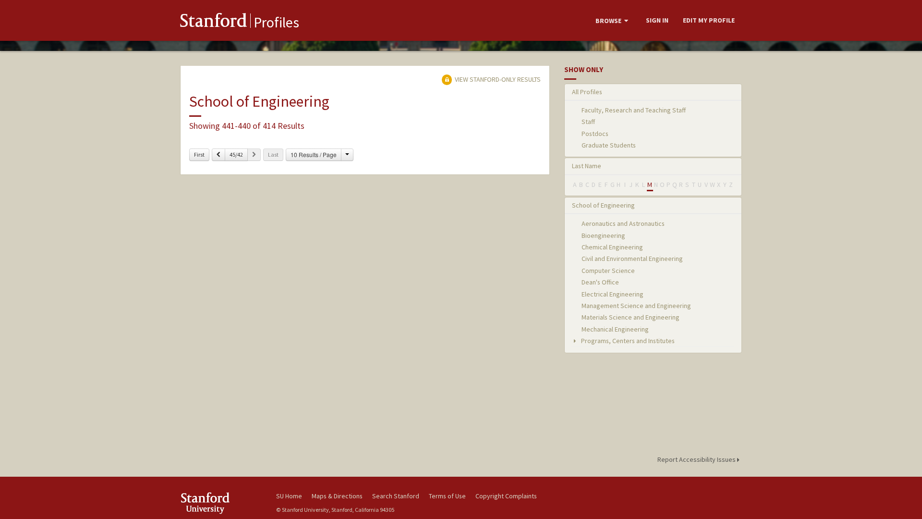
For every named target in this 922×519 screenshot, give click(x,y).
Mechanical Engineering (615, 329)
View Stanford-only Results (497, 79)
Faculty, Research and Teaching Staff (634, 110)
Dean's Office (600, 282)
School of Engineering (603, 205)
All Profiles (587, 91)
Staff (588, 121)
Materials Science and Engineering (630, 317)
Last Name (586, 165)
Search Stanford (395, 496)
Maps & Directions (337, 496)
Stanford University (221, 503)
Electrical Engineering (612, 294)
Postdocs (595, 133)
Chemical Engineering (612, 247)
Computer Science (608, 270)
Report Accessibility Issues (697, 459)
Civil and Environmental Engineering (632, 258)
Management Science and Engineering (636, 305)
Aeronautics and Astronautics (623, 223)
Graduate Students (609, 145)
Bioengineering (603, 235)
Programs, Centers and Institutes (627, 340)
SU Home (289, 496)
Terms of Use (447, 496)
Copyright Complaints (506, 496)
